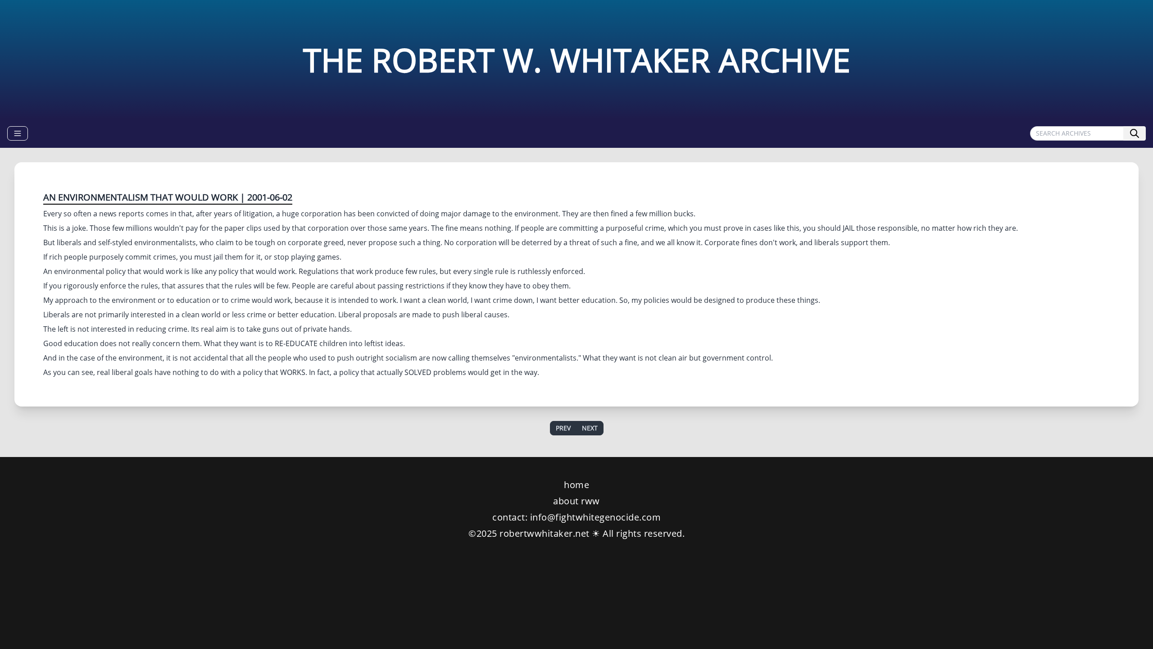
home (576, 485)
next (590, 428)
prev (563, 428)
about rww (576, 501)
